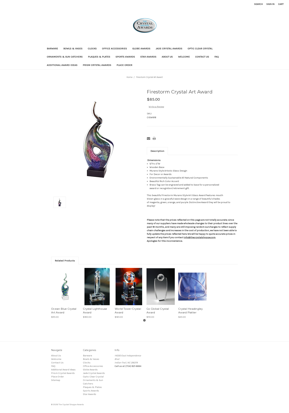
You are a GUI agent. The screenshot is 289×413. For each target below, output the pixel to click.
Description (157, 150)
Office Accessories (114, 48)
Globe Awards (141, 48)
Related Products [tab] (65, 260)
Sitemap (55, 380)
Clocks (92, 48)
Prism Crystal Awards (97, 65)
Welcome (184, 56)
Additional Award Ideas (62, 65)
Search (258, 4)
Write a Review (156, 106)
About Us (167, 56)
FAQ (216, 56)
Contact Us (202, 56)
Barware (52, 48)
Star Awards (148, 56)
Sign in (270, 4)
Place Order (124, 65)
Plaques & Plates (99, 56)
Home (129, 77)
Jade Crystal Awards (169, 48)
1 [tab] (144, 320)
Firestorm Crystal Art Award (149, 77)
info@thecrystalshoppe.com (199, 237)
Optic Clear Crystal (200, 48)
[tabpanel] (65, 293)
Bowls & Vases (72, 48)
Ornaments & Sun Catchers (65, 56)
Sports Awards (125, 56)
